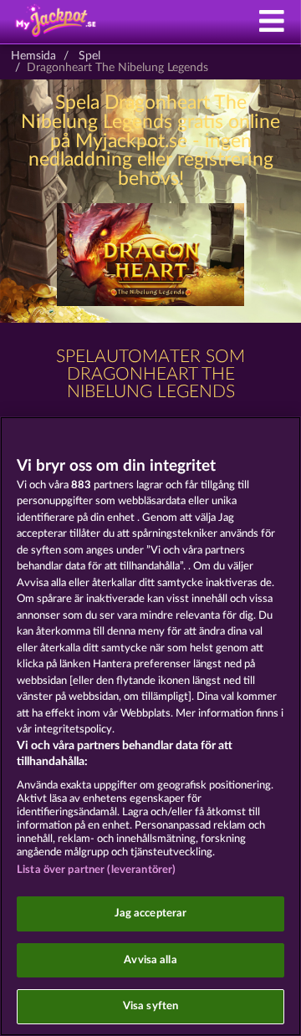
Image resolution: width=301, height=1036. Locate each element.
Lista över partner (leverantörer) (96, 870)
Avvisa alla (150, 960)
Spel (89, 56)
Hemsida (33, 56)
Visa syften (150, 1006)
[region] (150, 726)
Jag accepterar (151, 913)
